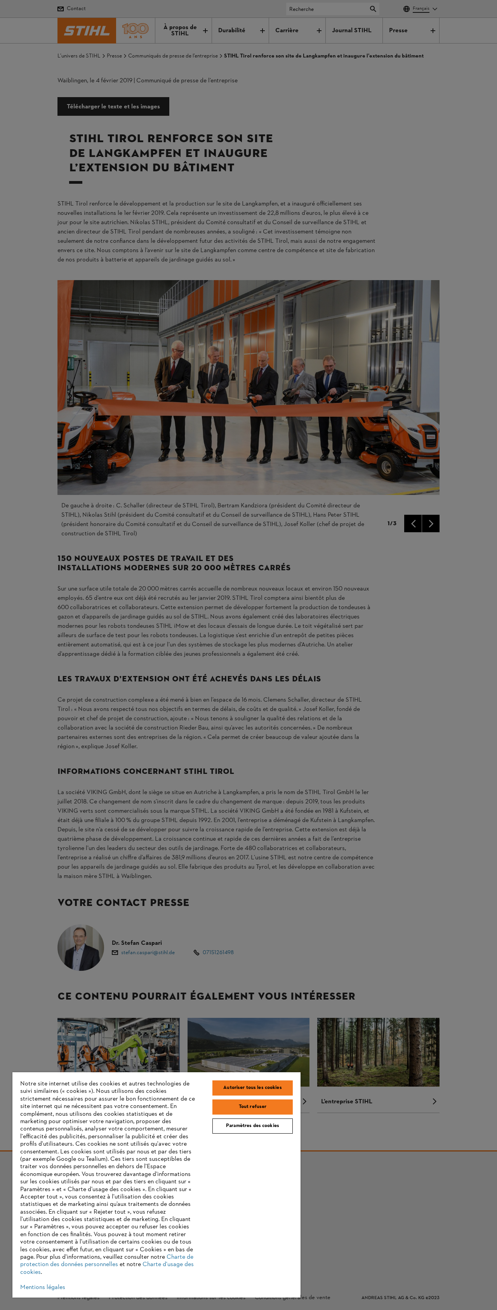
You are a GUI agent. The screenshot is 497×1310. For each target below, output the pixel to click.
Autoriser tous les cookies (252, 1087)
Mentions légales (42, 1287)
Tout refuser (253, 1106)
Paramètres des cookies (252, 1125)
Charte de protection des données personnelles (106, 1261)
